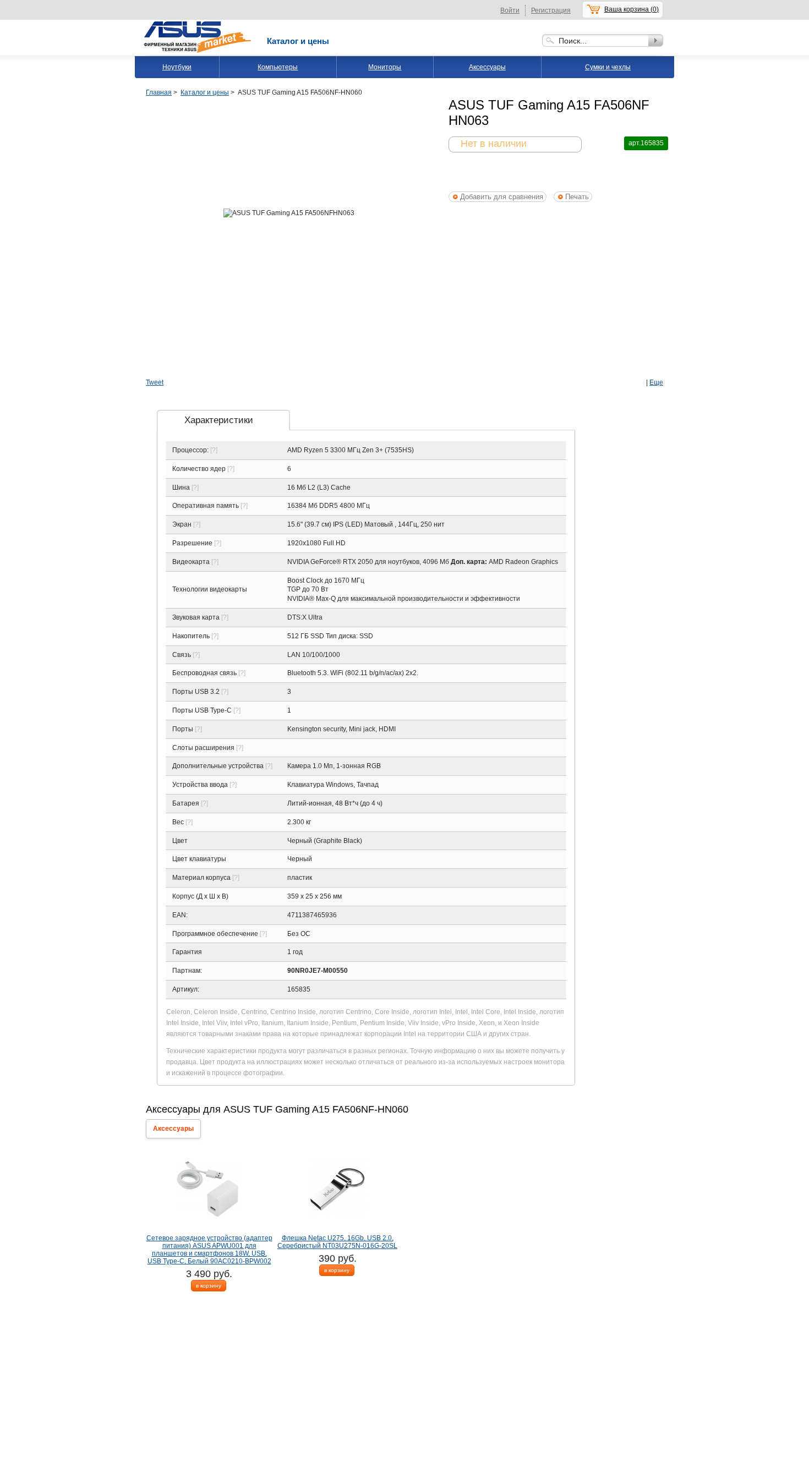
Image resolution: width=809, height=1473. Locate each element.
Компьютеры (278, 67)
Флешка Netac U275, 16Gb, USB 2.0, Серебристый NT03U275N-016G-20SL (337, 1242)
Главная (159, 92)
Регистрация (551, 10)
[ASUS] (198, 24)
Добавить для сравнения (501, 197)
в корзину (208, 1286)
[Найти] (655, 40)
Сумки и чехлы (608, 67)
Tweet (154, 382)
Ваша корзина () (631, 9)
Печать (577, 197)
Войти (510, 10)
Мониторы (384, 67)
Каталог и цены (298, 41)
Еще (656, 382)
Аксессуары (487, 67)
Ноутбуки (177, 67)
